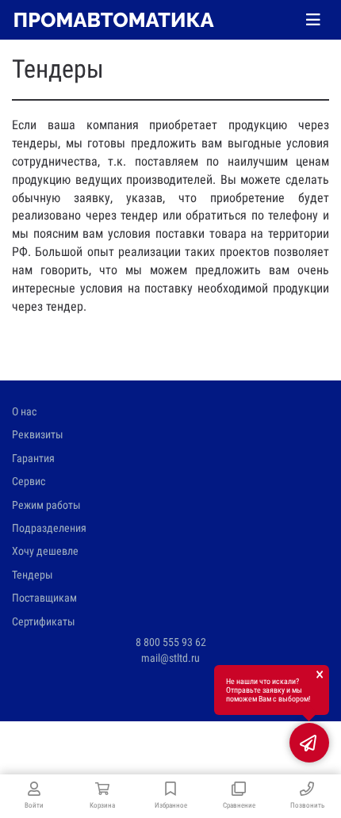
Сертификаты (43, 621)
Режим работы (46, 505)
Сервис (28, 481)
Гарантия (33, 458)
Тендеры (32, 574)
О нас (24, 411)
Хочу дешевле (45, 551)
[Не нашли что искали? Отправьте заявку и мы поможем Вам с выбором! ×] (309, 743)
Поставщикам (44, 597)
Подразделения (49, 528)
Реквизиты (37, 434)
